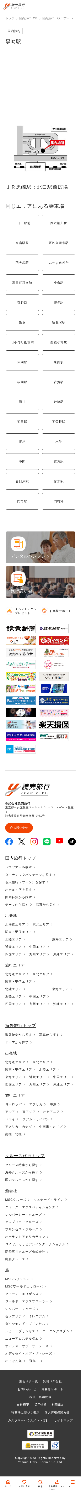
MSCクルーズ (15, 1199)
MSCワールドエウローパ (24, 1286)
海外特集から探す (18, 1034)
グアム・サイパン (35, 1119)
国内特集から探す (18, 897)
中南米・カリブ (51, 1126)
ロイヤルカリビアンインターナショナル (35, 1244)
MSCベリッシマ (17, 1279)
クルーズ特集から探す (22, 1165)
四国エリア (13, 954)
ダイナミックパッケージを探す (28, 874)
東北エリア (41, 924)
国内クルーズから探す (22, 1180)
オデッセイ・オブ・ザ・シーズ (28, 1353)
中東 (53, 1104)
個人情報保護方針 (57, 1412)
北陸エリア (13, 939)
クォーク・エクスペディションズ (30, 1207)
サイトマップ (63, 1420)
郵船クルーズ (15, 1259)
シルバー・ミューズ (20, 1308)
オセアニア (51, 1111)
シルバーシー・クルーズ (23, 1214)
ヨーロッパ (13, 1104)
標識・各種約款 (40, 1397)
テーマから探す (17, 904)
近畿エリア (13, 946)
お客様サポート (52, 1389)
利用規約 (58, 1404)
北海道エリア (15, 924)
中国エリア (37, 946)
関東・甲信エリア (18, 932)
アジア (10, 1111)
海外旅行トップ (20, 1025)
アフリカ (36, 1104)
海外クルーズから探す (22, 1172)
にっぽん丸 (13, 1361)
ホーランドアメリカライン (25, 1236)
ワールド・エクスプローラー (27, 1301)
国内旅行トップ (20, 858)
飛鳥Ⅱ (34, 1361)
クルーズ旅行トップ (25, 1155)
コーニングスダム (56, 1331)
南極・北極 (13, 1134)
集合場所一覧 (28, 1381)
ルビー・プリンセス (20, 1331)
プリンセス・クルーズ (22, 1229)
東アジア (29, 1111)
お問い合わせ (27, 1389)
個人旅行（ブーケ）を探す (25, 882)
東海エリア (60, 939)
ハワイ (10, 1119)
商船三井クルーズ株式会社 (25, 1251)
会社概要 (23, 1404)
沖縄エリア (61, 954)
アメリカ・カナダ (18, 1126)
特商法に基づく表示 (25, 1412)
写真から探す (46, 904)
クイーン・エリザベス (22, 1294)
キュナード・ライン (49, 1199)
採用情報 (40, 1404)
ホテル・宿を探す (18, 889)
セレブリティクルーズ (22, 1222)
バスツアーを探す (18, 867)
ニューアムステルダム (22, 1338)
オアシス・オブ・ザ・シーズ (27, 1346)
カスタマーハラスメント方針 (28, 1420)
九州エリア (37, 954)
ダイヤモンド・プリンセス (25, 1323)
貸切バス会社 (52, 1381)
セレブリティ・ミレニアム (25, 1316)
